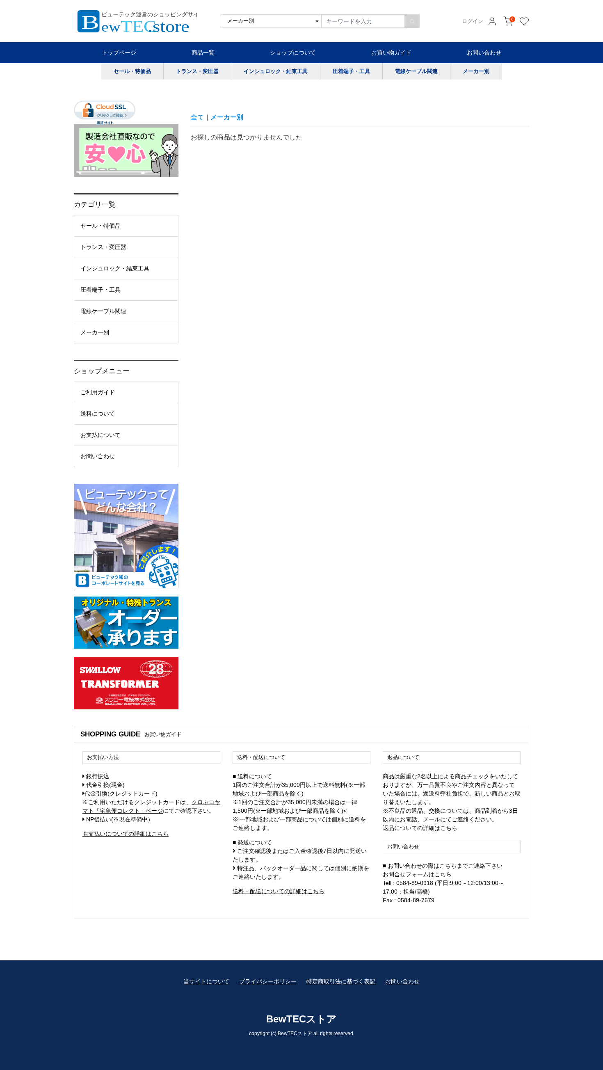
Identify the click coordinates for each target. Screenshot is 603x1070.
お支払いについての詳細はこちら (125, 833)
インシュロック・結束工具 (276, 71)
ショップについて (293, 52)
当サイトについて (206, 981)
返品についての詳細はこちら (420, 828)
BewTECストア (301, 1018)
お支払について (100, 435)
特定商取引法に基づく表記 (340, 981)
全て (197, 117)
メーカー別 (476, 71)
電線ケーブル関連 (416, 71)
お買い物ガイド (391, 52)
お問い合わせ (484, 52)
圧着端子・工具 (351, 71)
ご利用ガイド (97, 392)
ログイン (472, 21)
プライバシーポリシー (268, 981)
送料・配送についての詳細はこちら (278, 891)
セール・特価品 (132, 71)
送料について (97, 413)
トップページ (119, 52)
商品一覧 (203, 52)
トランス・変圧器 (197, 71)
